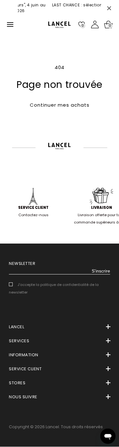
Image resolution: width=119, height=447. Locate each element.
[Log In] (95, 24)
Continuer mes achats (59, 105)
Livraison (101, 207)
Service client (33, 207)
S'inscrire (101, 270)
